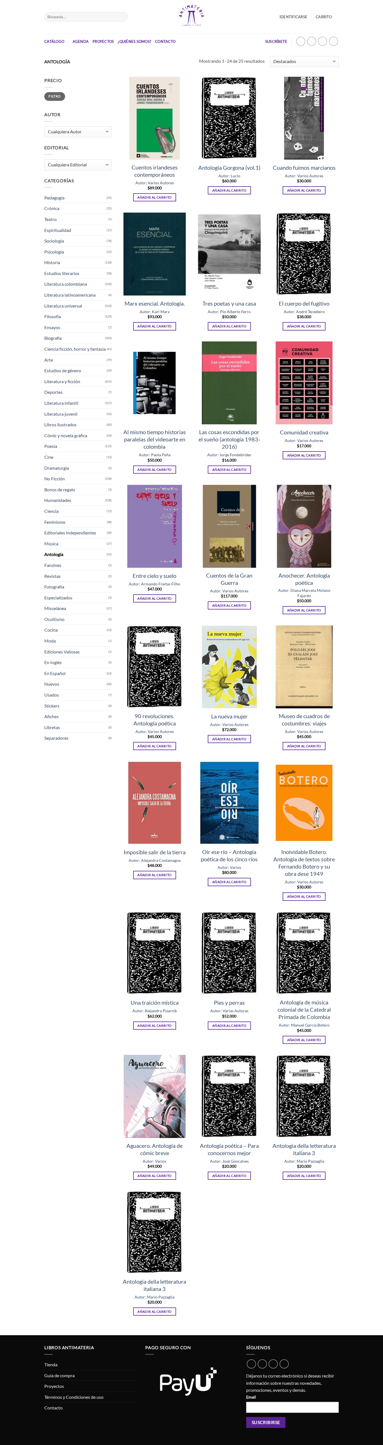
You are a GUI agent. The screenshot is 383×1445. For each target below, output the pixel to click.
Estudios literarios (61, 273)
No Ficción (54, 478)
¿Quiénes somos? (134, 41)
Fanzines (52, 565)
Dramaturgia (56, 468)
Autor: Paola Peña (154, 454)
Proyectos (103, 41)
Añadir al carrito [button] (154, 197)
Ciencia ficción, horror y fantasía (75, 349)
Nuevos (51, 684)
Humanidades (57, 500)
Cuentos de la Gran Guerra (229, 579)
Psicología (54, 251)
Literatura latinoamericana (70, 294)
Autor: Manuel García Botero (304, 1025)
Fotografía (54, 586)
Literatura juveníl (60, 413)
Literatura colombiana (65, 284)
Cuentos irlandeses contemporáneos (154, 171)
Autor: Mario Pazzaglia (304, 1161)
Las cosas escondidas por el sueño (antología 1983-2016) (229, 439)
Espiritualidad (57, 230)
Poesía (50, 446)
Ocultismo (54, 619)
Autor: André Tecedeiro (304, 311)
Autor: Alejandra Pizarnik (154, 1010)
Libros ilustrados (60, 424)
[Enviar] (122, 17)
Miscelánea (55, 608)
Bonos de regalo (59, 489)
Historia (52, 262)
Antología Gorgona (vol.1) (229, 167)
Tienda (50, 1364)
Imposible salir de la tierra (155, 852)
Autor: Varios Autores (154, 182)
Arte (48, 359)
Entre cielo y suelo (154, 575)
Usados (51, 694)
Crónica (51, 208)
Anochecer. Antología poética (304, 579)
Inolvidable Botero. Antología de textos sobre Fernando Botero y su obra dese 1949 (304, 862)
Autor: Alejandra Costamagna (155, 860)
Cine (48, 457)
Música (51, 543)
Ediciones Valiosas (62, 651)
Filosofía (52, 316)
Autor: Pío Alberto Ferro (229, 311)
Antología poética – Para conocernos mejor (229, 1149)
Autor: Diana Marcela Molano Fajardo (304, 593)
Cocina (51, 629)
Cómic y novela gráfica (65, 435)
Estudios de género (62, 370)
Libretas (52, 727)
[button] (327, 17)
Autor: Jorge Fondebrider (229, 454)
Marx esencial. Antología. (154, 303)
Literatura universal (63, 305)
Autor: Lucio (229, 175)
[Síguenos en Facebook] (322, 41)
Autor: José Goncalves (229, 1161)
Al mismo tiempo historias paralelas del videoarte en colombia (154, 439)
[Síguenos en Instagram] (311, 41)
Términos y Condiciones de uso (73, 1397)
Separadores (56, 738)
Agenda (81, 41)
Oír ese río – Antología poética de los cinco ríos (229, 855)
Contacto (165, 41)
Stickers (51, 705)
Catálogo (54, 41)
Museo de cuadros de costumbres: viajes (304, 720)
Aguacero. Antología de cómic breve (154, 1149)
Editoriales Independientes (70, 532)
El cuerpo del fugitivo (304, 303)
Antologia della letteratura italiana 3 (304, 1149)
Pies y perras (229, 1002)
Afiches (51, 716)
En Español (55, 673)
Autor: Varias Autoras (229, 1010)
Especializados (58, 597)
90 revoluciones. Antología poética (154, 720)
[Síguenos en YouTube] (333, 41)
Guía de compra (59, 1375)
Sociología (54, 240)
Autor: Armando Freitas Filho (154, 583)
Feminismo (54, 522)
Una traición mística (155, 1002)
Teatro (50, 219)
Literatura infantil (61, 403)
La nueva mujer (229, 716)
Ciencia (51, 511)
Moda (50, 640)
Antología (53, 554)
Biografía (53, 338)
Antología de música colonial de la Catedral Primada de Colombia (304, 1009)
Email (251, 1397)
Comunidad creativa (304, 432)
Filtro (55, 96)
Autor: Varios (229, 867)
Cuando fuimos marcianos (304, 167)
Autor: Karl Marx (155, 311)
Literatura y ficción (62, 381)
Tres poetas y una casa (229, 303)
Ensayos (52, 327)
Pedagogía (54, 197)
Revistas (52, 576)
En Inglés (53, 662)
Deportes (53, 392)
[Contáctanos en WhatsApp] (300, 41)
